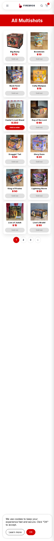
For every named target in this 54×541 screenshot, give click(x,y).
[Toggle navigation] (7, 6)
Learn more (15, 532)
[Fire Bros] (20, 5)
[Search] (41, 5)
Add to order (15, 128)
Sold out (15, 59)
